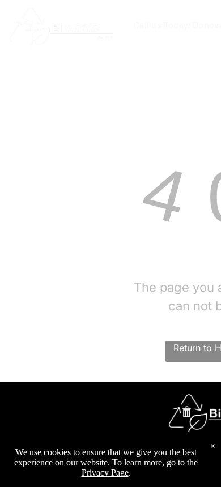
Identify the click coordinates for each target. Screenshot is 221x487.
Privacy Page (105, 472)
